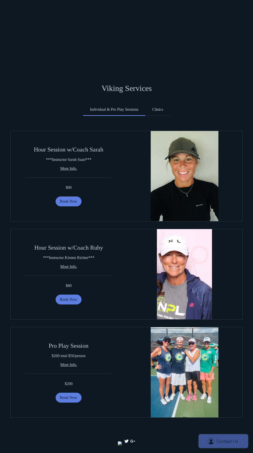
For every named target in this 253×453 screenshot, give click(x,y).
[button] (69, 201)
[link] (114, 109)
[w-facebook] (120, 443)
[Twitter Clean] (126, 441)
